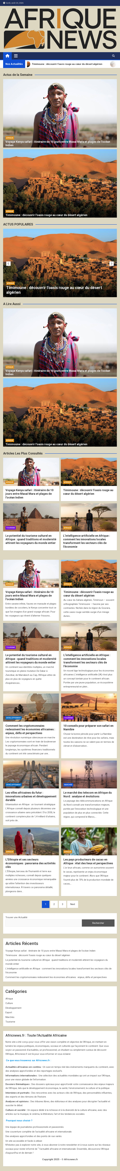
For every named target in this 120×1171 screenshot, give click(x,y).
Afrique (9, 138)
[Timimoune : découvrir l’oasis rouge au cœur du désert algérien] (89, 574)
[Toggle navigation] (16, 55)
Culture (9, 1003)
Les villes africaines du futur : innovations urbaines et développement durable (30, 796)
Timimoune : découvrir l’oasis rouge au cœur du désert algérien (46, 215)
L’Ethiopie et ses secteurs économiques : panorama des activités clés (30, 863)
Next (72, 904)
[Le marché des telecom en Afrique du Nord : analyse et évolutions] (89, 775)
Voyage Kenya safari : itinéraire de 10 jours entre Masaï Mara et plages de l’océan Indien (29, 493)
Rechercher (98, 923)
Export (8, 1012)
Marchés (68, 785)
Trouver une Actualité (16, 917)
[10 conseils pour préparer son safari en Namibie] (89, 708)
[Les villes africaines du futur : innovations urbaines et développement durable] (31, 775)
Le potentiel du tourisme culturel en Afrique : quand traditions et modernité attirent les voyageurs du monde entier (56, 288)
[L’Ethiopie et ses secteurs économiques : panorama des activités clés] (31, 841)
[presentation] (8, 263)
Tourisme (11, 279)
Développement (13, 718)
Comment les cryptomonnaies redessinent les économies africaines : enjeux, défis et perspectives (30, 729)
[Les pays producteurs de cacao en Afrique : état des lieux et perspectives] (89, 841)
